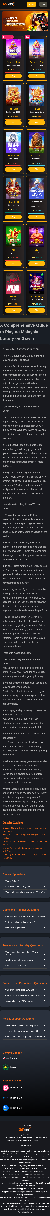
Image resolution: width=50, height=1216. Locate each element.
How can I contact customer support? (21, 1025)
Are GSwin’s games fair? (16, 928)
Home (31, 4)
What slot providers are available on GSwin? (25, 916)
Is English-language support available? (22, 1031)
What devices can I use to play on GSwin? (24, 892)
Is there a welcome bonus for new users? (23, 995)
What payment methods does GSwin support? (21, 953)
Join (43, 4)
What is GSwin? (12, 881)
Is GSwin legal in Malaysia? (17, 887)
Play (13, 76)
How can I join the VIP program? (19, 1001)
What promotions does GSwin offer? (21, 990)
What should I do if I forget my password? (23, 1037)
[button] (45, 21)
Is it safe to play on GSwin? (17, 966)
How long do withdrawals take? (19, 960)
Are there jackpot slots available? (20, 922)
